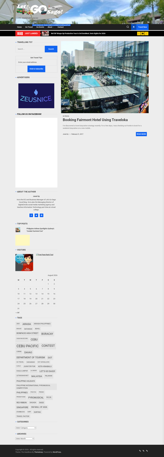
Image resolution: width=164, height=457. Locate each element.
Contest (48, 345)
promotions (21, 397)
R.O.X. (49, 397)
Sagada (33, 402)
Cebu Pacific (28, 346)
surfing (37, 412)
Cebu (34, 339)
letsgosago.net (22, 375)
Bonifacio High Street (27, 333)
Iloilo (19, 366)
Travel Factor (23, 416)
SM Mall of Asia (39, 407)
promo (41, 392)
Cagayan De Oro (22, 338)
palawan (48, 376)
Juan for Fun (29, 366)
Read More (141, 134)
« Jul (17, 312)
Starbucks (21, 412)
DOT (50, 357)
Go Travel (30, 26)
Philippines (22, 392)
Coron (19, 351)
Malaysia (36, 376)
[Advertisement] (22, 240)
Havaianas (31, 362)
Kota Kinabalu (45, 366)
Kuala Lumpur (22, 371)
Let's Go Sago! (47, 371)
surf (29, 412)
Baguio (19, 328)
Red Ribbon (22, 403)
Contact (61, 27)
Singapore (22, 407)
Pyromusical (36, 397)
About (50, 27)
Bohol (37, 329)
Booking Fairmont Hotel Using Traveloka (95, 120)
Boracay (47, 333)
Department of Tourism (31, 357)
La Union (34, 370)
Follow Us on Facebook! (29, 114)
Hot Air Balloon (43, 362)
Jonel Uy (65, 134)
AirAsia (27, 324)
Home (19, 27)
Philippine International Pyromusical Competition (33, 386)
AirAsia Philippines (42, 324)
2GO (18, 324)
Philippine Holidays (26, 381)
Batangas (28, 329)
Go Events (41, 26)
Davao (28, 352)
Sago (41, 403)
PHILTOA (33, 392)
